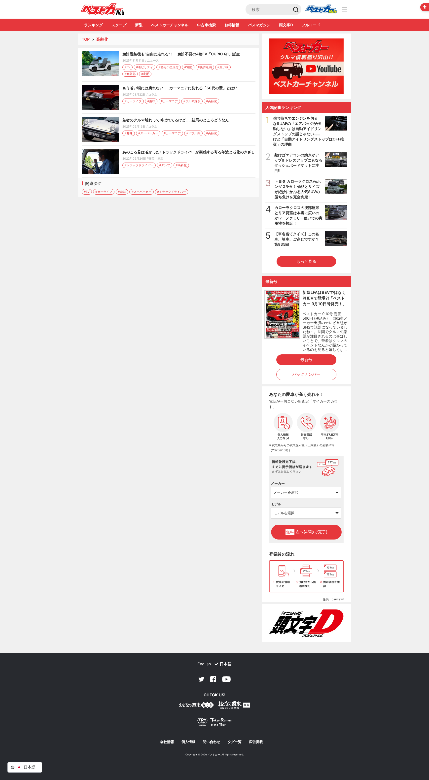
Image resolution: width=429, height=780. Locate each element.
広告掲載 (256, 742)
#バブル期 (193, 133)
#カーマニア (169, 101)
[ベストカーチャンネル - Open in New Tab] (306, 66)
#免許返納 (205, 67)
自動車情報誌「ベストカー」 (102, 9)
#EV (127, 67)
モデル (276, 504)
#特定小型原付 (169, 67)
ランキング (93, 25)
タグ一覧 (235, 742)
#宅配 (145, 74)
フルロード (311, 25)
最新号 (306, 359)
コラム (152, 94)
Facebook (213, 679)
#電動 (188, 67)
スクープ (118, 25)
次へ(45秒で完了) (306, 531)
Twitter (201, 679)
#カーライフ (133, 101)
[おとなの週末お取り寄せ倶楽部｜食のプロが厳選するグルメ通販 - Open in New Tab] (196, 706)
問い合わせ (211, 742)
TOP (86, 39)
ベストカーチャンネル (169, 25)
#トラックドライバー (139, 165)
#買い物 (222, 67)
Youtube (226, 679)
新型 (139, 25)
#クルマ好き (191, 101)
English (204, 663)
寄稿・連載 (155, 158)
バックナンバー (306, 374)
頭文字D (286, 25)
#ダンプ (164, 165)
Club (321, 9)
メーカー (278, 483)
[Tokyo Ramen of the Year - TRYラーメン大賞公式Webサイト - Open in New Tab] (214, 723)
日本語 (226, 663)
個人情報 (188, 742)
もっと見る (306, 261)
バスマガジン (259, 25)
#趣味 (151, 101)
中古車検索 (206, 25)
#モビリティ (144, 67)
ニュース (153, 60)
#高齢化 (130, 74)
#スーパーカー (148, 133)
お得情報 (231, 25)
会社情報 (167, 742)
